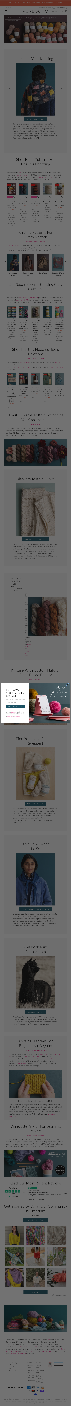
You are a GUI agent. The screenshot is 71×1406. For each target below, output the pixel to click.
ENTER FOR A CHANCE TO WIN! (15, 706)
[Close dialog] (67, 684)
